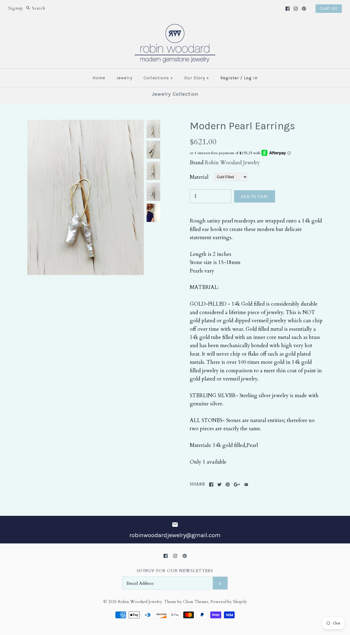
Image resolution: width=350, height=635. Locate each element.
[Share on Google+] (237, 484)
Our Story (196, 77)
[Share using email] (246, 484)
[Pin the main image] (228, 484)
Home (99, 77)
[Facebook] (287, 9)
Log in (251, 77)
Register (229, 77)
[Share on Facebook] (211, 484)
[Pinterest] (304, 9)
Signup (15, 8)
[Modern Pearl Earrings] (85, 123)
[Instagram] (296, 9)
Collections (158, 77)
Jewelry (124, 77)
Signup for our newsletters (175, 571)
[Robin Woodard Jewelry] (175, 27)
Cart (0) (329, 8)
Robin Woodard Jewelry (232, 162)
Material (199, 177)
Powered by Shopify (229, 602)
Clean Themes (195, 602)
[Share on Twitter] (219, 484)
